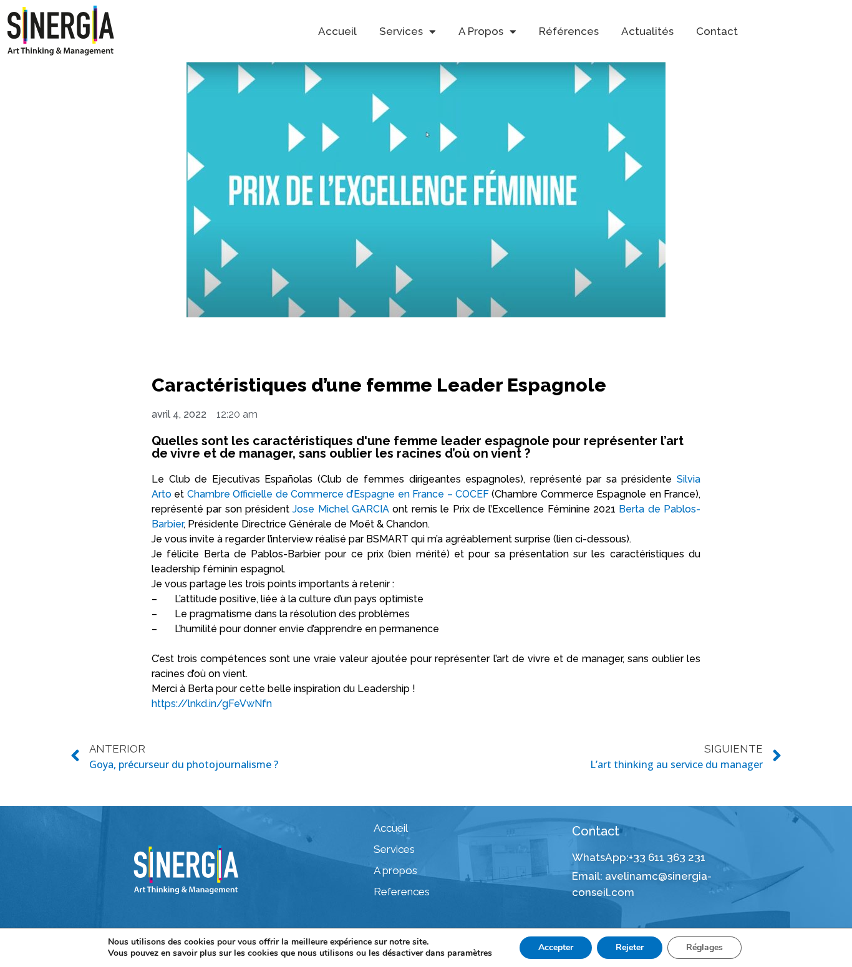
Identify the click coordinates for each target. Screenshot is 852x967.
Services (394, 849)
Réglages (704, 947)
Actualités (647, 31)
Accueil (337, 31)
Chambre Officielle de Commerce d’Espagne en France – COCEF (338, 494)
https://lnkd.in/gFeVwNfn (212, 704)
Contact (717, 31)
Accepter (555, 947)
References (402, 891)
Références (569, 31)
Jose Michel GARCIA (341, 509)
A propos (395, 870)
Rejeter (630, 947)
